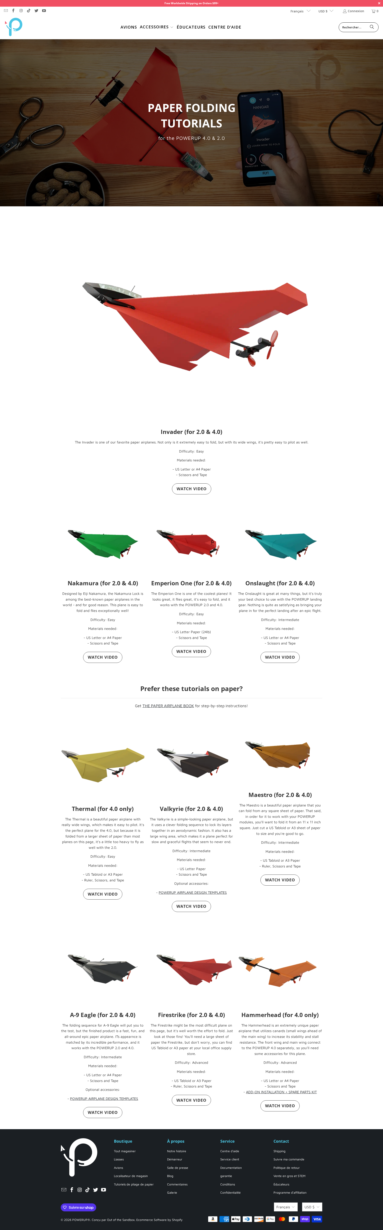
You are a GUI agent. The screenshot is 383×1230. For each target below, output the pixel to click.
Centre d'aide (229, 1151)
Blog (170, 1176)
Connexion (356, 11)
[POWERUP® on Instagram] (21, 11)
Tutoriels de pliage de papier (134, 1184)
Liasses (119, 1159)
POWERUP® (81, 1220)
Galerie (172, 1192)
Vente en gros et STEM (289, 1176)
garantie (226, 1176)
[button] (157, 27)
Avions (118, 1167)
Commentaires (177, 1184)
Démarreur (174, 1159)
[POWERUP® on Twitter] (36, 11)
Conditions (227, 1184)
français (297, 11)
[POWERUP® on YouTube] (44, 11)
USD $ (323, 11)
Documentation (231, 1167)
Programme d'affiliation (290, 1192)
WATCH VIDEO (192, 488)
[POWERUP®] (13, 27)
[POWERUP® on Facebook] (13, 11)
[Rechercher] (372, 27)
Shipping (279, 1151)
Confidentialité (230, 1192)
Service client (229, 1159)
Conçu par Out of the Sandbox (113, 1220)
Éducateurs (281, 1184)
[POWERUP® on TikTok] (28, 11)
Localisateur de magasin (131, 1176)
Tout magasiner (125, 1151)
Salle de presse (177, 1167)
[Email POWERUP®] (5, 11)
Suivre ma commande (289, 1159)
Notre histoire (176, 1151)
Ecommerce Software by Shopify (159, 1220)
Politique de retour (287, 1167)
